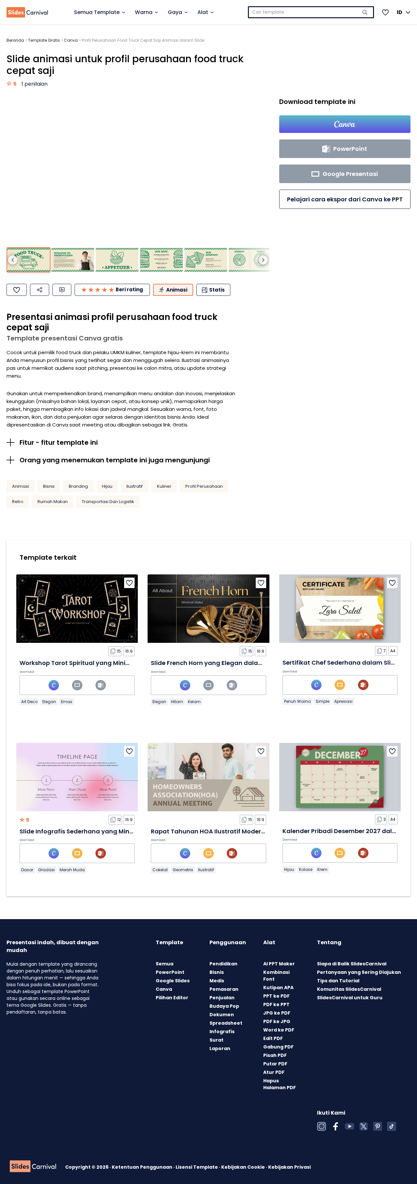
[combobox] (311, 12)
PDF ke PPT (276, 1004)
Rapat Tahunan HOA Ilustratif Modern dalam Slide (227, 831)
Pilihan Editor (172, 997)
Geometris (183, 870)
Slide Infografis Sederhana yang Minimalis (84, 831)
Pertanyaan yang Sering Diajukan (359, 972)
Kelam (194, 701)
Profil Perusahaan (204, 486)
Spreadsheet (225, 1023)
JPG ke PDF (276, 1013)
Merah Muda (72, 870)
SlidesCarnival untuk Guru (349, 997)
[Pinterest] (377, 1126)
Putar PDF (275, 1064)
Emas (66, 701)
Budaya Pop (224, 1006)
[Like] (17, 290)
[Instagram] (321, 1126)
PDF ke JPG (276, 1021)
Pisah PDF (275, 1055)
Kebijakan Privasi (289, 1167)
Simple (322, 701)
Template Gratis (44, 40)
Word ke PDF (278, 1030)
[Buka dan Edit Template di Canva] (344, 124)
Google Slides (173, 980)
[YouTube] (349, 1126)
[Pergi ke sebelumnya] (12, 260)
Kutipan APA (278, 987)
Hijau (107, 486)
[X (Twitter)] (363, 1126)
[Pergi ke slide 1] (28, 260)
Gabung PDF (278, 1047)
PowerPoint (170, 972)
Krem (322, 869)
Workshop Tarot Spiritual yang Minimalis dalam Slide (100, 663)
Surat (216, 1040)
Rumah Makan (52, 501)
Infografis (222, 1031)
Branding (78, 486)
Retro (17, 501)
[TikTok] (391, 1126)
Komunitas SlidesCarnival (349, 989)
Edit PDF (273, 1038)
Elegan (49, 701)
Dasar (27, 870)
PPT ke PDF (276, 996)
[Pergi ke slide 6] (250, 260)
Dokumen (221, 1014)
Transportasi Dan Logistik (108, 501)
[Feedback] (61, 290)
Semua (164, 963)
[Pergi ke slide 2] (73, 260)
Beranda (15, 40)
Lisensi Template (197, 1167)
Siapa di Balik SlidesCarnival (351, 963)
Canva (71, 40)
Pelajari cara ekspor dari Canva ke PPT (345, 199)
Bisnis (49, 486)
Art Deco (29, 701)
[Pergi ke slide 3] (117, 260)
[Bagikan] (39, 290)
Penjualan (222, 997)
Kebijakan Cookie (243, 1167)
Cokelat (160, 870)
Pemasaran (223, 989)
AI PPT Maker (279, 963)
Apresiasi (343, 701)
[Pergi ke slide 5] (206, 260)
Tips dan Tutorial (338, 980)
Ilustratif (134, 486)
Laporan (219, 1048)
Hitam (177, 701)
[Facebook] (335, 1126)
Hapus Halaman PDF (279, 1084)
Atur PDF (273, 1072)
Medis (216, 980)
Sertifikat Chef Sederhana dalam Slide (340, 662)
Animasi (20, 486)
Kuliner (164, 486)
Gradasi (46, 870)
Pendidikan (223, 963)
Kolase (305, 869)
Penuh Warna (297, 701)
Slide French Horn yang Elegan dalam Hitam (217, 663)
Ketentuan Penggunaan (142, 1167)
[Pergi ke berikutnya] (263, 260)
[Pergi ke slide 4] (161, 260)
